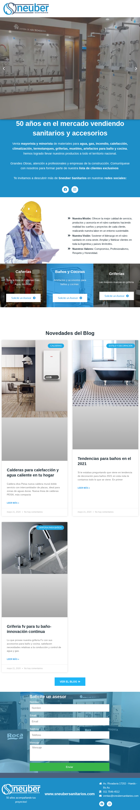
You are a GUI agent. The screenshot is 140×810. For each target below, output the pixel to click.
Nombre (34, 701)
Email (33, 715)
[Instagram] (74, 189)
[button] (4, 68)
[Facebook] (65, 189)
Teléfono (34, 729)
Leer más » (13, 503)
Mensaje (34, 742)
